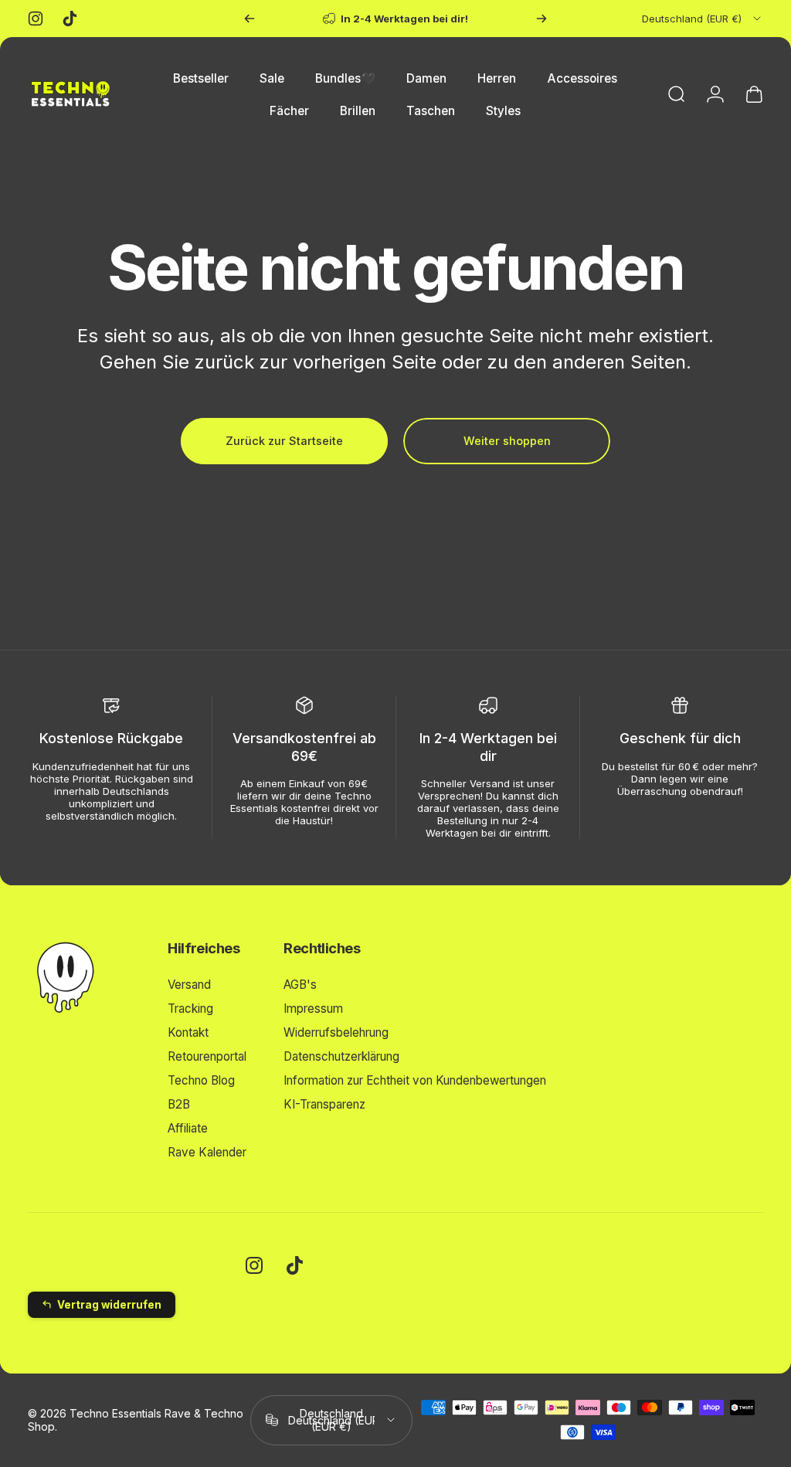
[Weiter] (541, 18)
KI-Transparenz (324, 1104)
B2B (179, 1104)
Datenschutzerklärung (341, 1056)
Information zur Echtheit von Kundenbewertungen (414, 1080)
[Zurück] (249, 18)
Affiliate (188, 1128)
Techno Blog (201, 1080)
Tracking (190, 1008)
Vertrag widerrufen (109, 1305)
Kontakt (188, 1032)
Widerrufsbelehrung (336, 1032)
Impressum (313, 1008)
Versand (189, 984)
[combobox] (702, 18)
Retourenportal (207, 1056)
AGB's (300, 984)
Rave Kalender (207, 1152)
